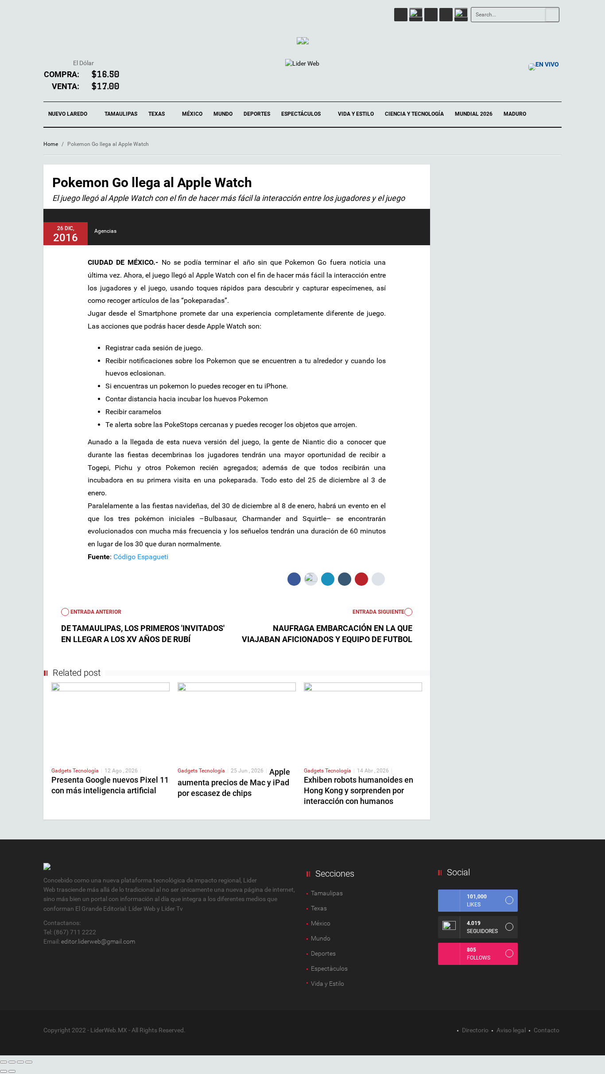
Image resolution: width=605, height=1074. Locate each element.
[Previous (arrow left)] (3, 1071)
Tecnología (86, 771)
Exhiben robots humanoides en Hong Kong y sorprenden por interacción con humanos (358, 790)
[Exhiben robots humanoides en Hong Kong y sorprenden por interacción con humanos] (363, 720)
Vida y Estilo (356, 114)
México (192, 114)
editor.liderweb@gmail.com (98, 941)
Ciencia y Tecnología (414, 114)
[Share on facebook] (294, 579)
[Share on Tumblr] (344, 579)
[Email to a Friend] (378, 579)
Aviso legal (511, 1030)
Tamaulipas (121, 114)
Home (50, 144)
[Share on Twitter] (311, 579)
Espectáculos (301, 114)
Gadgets (62, 771)
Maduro (515, 114)
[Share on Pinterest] (361, 579)
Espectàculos (329, 968)
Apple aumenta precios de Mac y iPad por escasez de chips (234, 782)
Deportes (257, 114)
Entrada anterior (95, 612)
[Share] (12, 1062)
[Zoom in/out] (28, 1062)
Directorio (475, 1030)
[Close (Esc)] (3, 1062)
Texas (157, 114)
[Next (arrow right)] (12, 1071)
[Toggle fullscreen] (20, 1062)
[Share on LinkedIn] (327, 579)
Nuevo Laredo (68, 114)
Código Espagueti (140, 557)
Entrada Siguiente (378, 612)
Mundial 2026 (474, 114)
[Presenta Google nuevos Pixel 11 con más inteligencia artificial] (110, 720)
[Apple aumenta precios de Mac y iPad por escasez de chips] (237, 720)
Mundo (223, 114)
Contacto (546, 1030)
